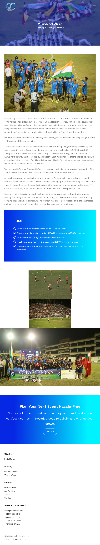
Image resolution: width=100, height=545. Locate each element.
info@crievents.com (14, 510)
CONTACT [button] (50, 432)
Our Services (10, 487)
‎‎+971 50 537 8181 (12, 524)
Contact (8, 498)
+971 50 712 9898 (12, 520)
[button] (94, 6)
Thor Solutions (20, 539)
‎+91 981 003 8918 (12, 514)
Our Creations (10, 491)
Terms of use (10, 475)
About (7, 494)
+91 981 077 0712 (12, 517)
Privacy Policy (10, 471)
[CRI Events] (10, 6)
